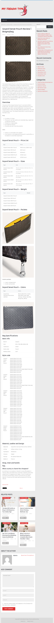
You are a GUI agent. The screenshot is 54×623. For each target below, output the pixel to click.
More (4, 517)
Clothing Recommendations (45, 82)
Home (4, 24)
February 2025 (41, 68)
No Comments (5, 515)
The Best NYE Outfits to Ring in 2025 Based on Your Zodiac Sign (8, 510)
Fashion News (41, 84)
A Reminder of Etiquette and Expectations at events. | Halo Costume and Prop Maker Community (45, 52)
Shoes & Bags (9, 24)
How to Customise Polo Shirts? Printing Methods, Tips (26, 510)
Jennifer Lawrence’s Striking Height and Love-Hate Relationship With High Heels (45, 43)
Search (38, 24)
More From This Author (27, 555)
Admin (3, 34)
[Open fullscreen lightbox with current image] (18, 82)
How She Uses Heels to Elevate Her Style (44, 38)
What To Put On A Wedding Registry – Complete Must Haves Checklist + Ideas (26, 536)
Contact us (23, 621)
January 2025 (41, 70)
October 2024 (41, 75)
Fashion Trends (42, 86)
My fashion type (42, 87)
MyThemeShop (36, 619)
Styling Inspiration (43, 91)
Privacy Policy (30, 621)
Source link (5, 484)
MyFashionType (25, 619)
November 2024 (42, 74)
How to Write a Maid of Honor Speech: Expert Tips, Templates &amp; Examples (45, 35)
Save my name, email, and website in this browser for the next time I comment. (17, 604)
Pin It (21, 488)
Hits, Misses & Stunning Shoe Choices (44, 47)
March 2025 (41, 66)
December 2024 (42, 72)
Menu (3, 20)
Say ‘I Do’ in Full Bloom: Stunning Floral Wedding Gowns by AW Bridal (9, 535)
